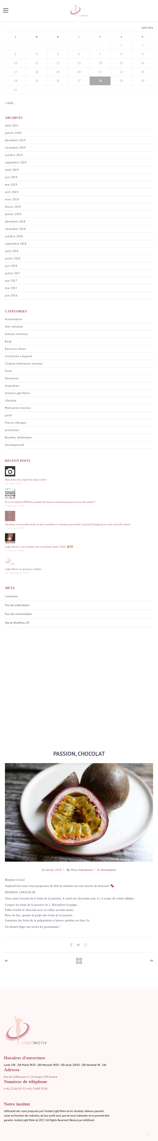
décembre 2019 (15, 140)
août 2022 (12, 125)
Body (8, 341)
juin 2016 (11, 295)
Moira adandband (82, 870)
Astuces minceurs (16, 334)
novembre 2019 (15, 147)
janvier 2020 (13, 133)
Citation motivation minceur (24, 363)
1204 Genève (49, 1077)
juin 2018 (11, 266)
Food (8, 371)
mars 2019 (12, 199)
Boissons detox (15, 349)
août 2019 (12, 170)
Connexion (11, 596)
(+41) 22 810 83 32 (14, 1089)
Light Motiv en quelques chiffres (23, 569)
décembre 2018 (15, 221)
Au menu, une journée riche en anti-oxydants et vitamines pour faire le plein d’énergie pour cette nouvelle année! (68, 524)
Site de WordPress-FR (17, 623)
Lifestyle (10, 400)
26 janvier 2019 (52, 870)
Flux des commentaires (18, 614)
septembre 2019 (16, 162)
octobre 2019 (14, 155)
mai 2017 (11, 288)
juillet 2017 (12, 273)
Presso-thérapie (15, 422)
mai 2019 (11, 184)
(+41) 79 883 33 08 (36, 1089)
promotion (12, 430)
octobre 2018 (14, 236)
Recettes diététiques (18, 437)
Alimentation (13, 319)
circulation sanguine (18, 356)
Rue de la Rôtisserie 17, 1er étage (23, 1077)
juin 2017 (11, 280)
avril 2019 (11, 192)
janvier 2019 (13, 214)
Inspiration (12, 386)
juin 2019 (11, 177)
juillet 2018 (12, 258)
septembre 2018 (16, 243)
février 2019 (13, 207)
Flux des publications (17, 605)
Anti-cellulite (14, 326)
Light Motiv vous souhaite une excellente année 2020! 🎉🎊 (39, 546)
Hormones (12, 378)
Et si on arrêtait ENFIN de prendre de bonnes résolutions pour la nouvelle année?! (50, 501)
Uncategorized (14, 445)
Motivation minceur (18, 408)
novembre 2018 (15, 229)
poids (8, 415)
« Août (9, 103)
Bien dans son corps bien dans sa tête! (26, 479)
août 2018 (12, 251)
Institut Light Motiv (17, 393)
